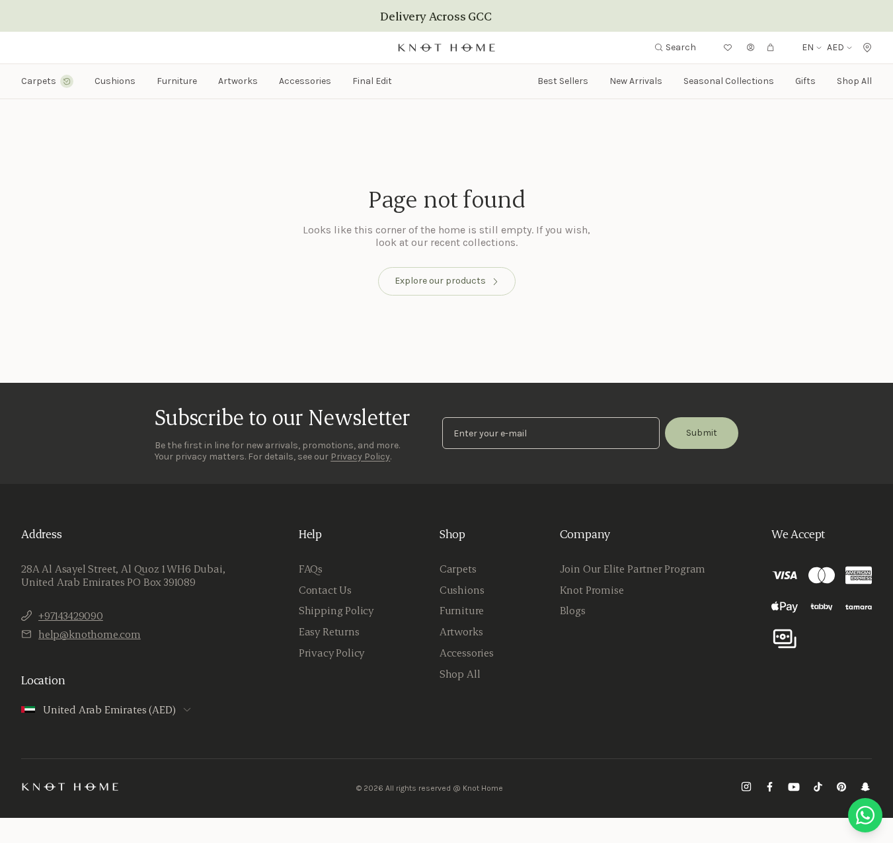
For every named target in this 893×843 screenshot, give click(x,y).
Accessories (467, 652)
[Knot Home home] (70, 787)
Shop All (854, 81)
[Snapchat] (865, 788)
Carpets (458, 568)
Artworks (238, 81)
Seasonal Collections (728, 81)
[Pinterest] (841, 788)
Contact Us (325, 589)
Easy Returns (329, 631)
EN (808, 47)
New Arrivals (635, 81)
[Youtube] (793, 788)
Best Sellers (562, 81)
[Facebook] (770, 788)
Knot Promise (592, 589)
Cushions (462, 589)
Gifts (805, 81)
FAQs (311, 568)
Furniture (462, 610)
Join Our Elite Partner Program (633, 568)
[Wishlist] (727, 47)
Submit (701, 432)
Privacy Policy (360, 456)
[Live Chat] (865, 815)
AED (835, 47)
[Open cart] (770, 47)
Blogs (573, 610)
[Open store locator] (867, 47)
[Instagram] (746, 788)
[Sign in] (751, 47)
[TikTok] (817, 788)
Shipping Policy (336, 610)
